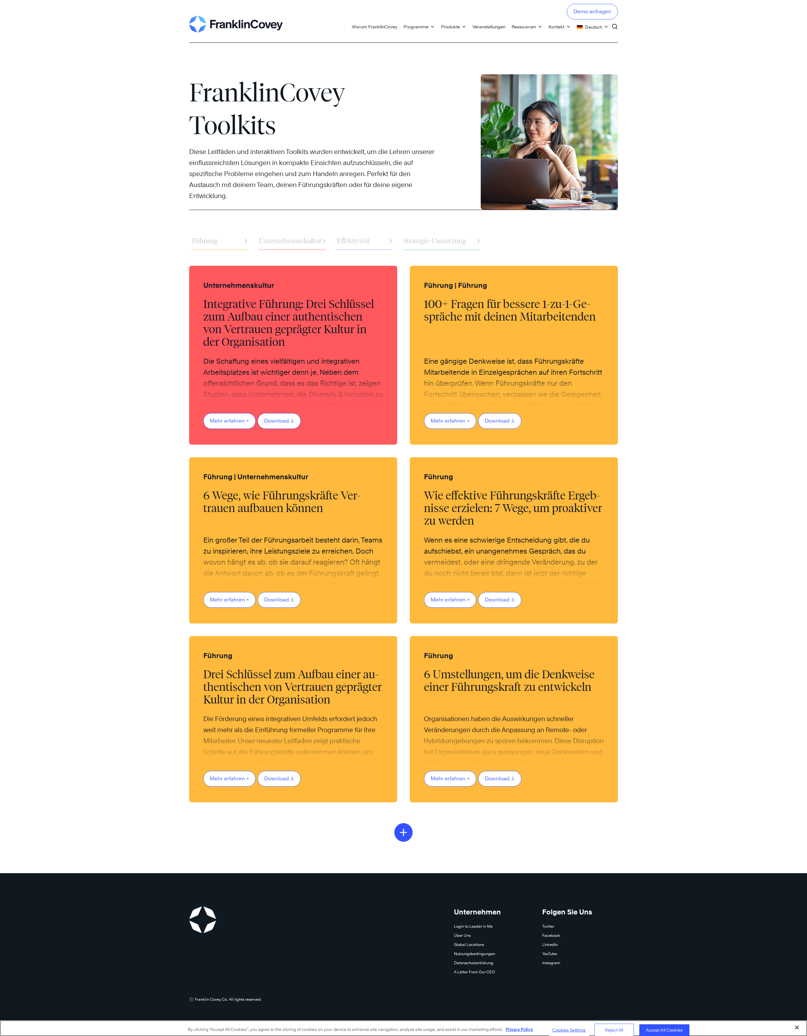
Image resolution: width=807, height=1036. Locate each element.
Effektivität (364, 240)
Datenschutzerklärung (473, 962)
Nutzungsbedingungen (474, 953)
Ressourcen (524, 26)
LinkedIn (550, 944)
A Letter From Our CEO (474, 972)
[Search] (615, 23)
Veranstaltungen (489, 26)
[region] (403, 1028)
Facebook (551, 935)
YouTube (549, 953)
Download (276, 421)
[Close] (797, 1027)
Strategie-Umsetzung (442, 240)
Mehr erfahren (229, 421)
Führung (219, 240)
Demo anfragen (592, 11)
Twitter (548, 926)
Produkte (450, 26)
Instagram (551, 962)
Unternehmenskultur (292, 240)
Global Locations (469, 944)
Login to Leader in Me (473, 926)
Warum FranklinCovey (374, 26)
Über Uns (462, 935)
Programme (416, 26)
